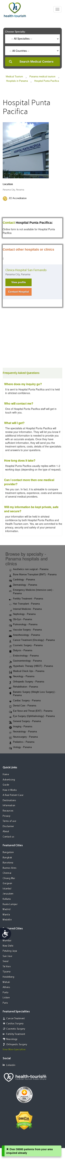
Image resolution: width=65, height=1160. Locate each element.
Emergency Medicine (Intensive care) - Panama (33, 592)
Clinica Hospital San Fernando (26, 270)
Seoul (6, 961)
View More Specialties (14, 1050)
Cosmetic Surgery (15, 1029)
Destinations (9, 800)
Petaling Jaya (10, 951)
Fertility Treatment (15, 1034)
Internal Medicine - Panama (27, 609)
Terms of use (9, 821)
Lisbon (6, 998)
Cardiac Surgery (15, 1024)
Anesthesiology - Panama (26, 635)
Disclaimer (8, 826)
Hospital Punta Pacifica (46, 81)
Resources (8, 811)
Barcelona (8, 863)
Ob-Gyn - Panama (22, 619)
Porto (5, 992)
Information (9, 805)
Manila (6, 915)
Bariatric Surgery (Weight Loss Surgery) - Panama (34, 694)
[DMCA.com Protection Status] (24, 1120)
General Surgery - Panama (27, 721)
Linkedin (10, 1065)
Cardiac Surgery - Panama (27, 700)
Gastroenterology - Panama (27, 660)
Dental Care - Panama (24, 705)
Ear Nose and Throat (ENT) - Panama (32, 710)
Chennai (7, 873)
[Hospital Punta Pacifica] (26, 150)
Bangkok (7, 858)
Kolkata (7, 899)
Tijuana (7, 972)
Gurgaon (7, 883)
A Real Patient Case (13, 795)
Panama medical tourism (42, 76)
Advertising (9, 780)
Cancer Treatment (15, 1018)
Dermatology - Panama (25, 584)
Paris (5, 1003)
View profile (18, 282)
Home (6, 774)
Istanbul (7, 889)
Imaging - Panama (22, 726)
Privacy (6, 816)
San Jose (7, 956)
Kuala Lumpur (10, 904)
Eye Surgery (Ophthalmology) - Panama (34, 716)
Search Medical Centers (36, 61)
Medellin (7, 920)
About (6, 831)
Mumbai (7, 941)
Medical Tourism (14, 76)
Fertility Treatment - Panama (28, 598)
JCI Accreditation (18, 198)
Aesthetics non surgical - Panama (30, 569)
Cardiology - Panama (24, 579)
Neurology (12, 1039)
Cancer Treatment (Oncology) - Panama (34, 640)
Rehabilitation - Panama (25, 686)
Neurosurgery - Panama (25, 736)
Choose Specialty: (15, 31)
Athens (6, 987)
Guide (6, 785)
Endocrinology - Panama (26, 655)
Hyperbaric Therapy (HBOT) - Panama (33, 666)
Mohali (6, 982)
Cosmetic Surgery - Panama (28, 645)
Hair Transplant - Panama (26, 603)
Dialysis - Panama (22, 650)
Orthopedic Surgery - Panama (28, 681)
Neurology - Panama (23, 676)
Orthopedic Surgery (16, 1044)
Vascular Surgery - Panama (27, 629)
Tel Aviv (7, 967)
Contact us (8, 837)
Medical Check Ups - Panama (28, 671)
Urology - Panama (22, 747)
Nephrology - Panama (24, 614)
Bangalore (8, 852)
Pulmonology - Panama (25, 624)
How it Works (10, 790)
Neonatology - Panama (25, 731)
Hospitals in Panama (17, 81)
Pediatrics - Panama (23, 742)
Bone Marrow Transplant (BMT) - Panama (35, 574)
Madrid (6, 909)
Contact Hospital (18, 291)
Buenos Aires (9, 868)
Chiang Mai (9, 878)
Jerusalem (8, 894)
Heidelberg (8, 977)
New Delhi (8, 946)
